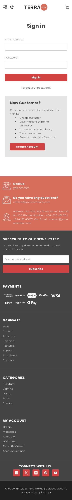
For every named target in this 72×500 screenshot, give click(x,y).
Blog (6, 326)
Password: (11, 57)
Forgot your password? (36, 87)
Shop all (8, 403)
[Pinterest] (45, 472)
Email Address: (14, 39)
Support (8, 350)
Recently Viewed (13, 446)
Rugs (6, 398)
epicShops (45, 492)
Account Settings (14, 451)
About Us (9, 336)
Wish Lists (9, 441)
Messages (9, 431)
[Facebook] (16, 472)
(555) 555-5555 (21, 188)
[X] (26, 472)
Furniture (8, 384)
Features (8, 345)
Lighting (8, 388)
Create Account (27, 147)
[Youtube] (55, 472)
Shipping (8, 341)
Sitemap (8, 360)
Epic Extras (10, 355)
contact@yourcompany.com (31, 202)
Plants (7, 393)
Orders (7, 427)
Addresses (9, 436)
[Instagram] (36, 472)
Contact (8, 331)
